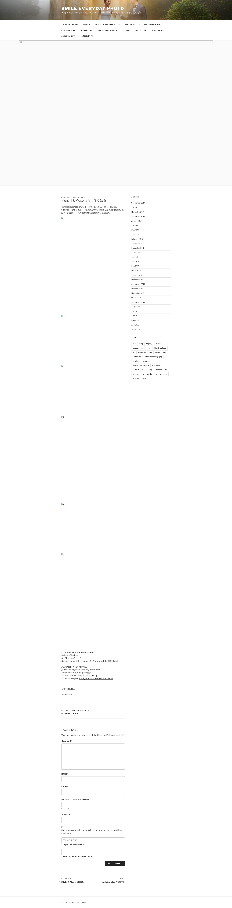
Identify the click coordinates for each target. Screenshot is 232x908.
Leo (165, 352)
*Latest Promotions (69, 24)
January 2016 (136, 244)
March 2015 (136, 271)
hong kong (142, 352)
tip (166, 370)
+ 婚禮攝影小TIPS (86, 36)
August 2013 (136, 307)
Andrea (74, 655)
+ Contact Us (140, 30)
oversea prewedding (141, 365)
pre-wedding (71, 713)
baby (141, 344)
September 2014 (138, 284)
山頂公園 (136, 378)
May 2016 (135, 230)
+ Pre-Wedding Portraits (149, 24)
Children (158, 344)
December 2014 (137, 280)
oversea (146, 361)
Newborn (136, 361)
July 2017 (134, 207)
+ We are (86, 24)
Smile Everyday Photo (92, 8)
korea (157, 352)
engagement (138, 348)
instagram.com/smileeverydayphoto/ (96, 678)
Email (64, 786)
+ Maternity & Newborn (107, 30)
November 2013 (137, 293)
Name (64, 774)
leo (83, 197)
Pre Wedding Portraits (77, 710)
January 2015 (136, 275)
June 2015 (135, 262)
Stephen (158, 370)
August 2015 (136, 253)
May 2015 (135, 266)
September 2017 (138, 203)
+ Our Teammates (127, 24)
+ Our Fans (125, 30)
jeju (150, 352)
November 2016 (137, 212)
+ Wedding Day (86, 30)
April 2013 (135, 325)
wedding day (147, 374)
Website (65, 814)
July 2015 (134, 257)
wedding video (161, 374)
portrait (136, 370)
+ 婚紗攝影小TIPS (68, 36)
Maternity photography (153, 357)
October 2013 (136, 298)
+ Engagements (68, 30)
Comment (66, 741)
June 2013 (135, 316)
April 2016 (135, 234)
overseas (156, 365)
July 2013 (134, 311)
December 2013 (137, 289)
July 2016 (134, 225)
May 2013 (135, 320)
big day (149, 344)
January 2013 (136, 329)
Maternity (137, 357)
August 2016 (136, 221)
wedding (136, 374)
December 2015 (137, 248)
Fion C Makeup (160, 348)
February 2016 (137, 239)
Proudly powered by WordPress (73, 902)
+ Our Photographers (104, 24)
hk (134, 352)
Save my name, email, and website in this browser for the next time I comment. (92, 831)
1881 (134, 344)
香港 (144, 378)
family (148, 348)
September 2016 (138, 216)
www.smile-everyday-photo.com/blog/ (80, 675)
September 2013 (138, 302)
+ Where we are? (157, 30)
